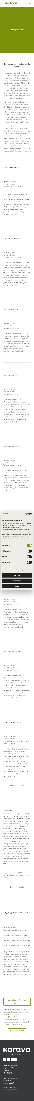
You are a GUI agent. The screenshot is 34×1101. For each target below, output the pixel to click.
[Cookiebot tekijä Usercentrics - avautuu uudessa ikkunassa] (24, 514)
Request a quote (17, 785)
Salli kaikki (17, 575)
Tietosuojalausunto (10, 1090)
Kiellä (17, 586)
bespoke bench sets (22, 741)
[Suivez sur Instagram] (8, 1059)
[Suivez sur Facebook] (4, 1059)
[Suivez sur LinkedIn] (15, 1059)
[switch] (29, 550)
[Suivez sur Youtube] (12, 1059)
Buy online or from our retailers (17, 1001)
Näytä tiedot (24, 570)
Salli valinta (17, 580)
